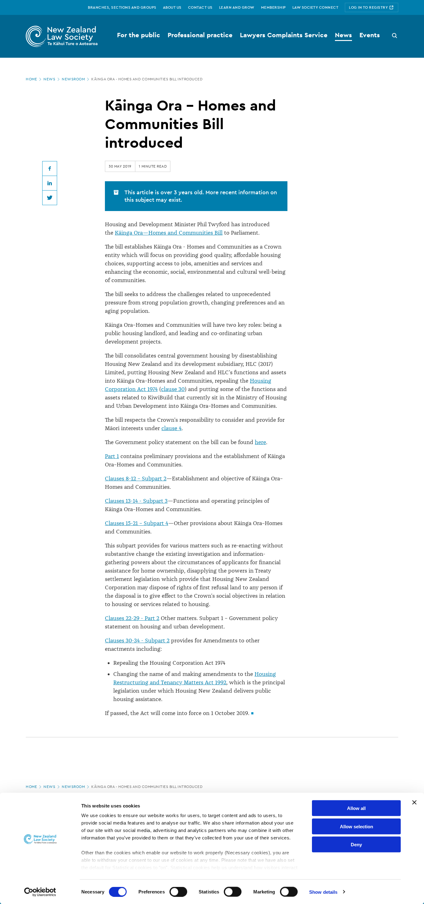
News (49, 79)
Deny (356, 844)
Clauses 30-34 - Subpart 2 (137, 640)
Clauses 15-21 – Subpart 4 (136, 523)
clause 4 (171, 428)
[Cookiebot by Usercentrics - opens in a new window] (40, 892)
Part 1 (112, 456)
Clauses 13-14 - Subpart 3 (136, 500)
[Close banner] (414, 802)
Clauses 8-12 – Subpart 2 (135, 478)
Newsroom (73, 79)
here (260, 442)
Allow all (356, 808)
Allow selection (356, 826)
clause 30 (173, 389)
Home (31, 79)
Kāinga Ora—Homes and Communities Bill (169, 232)
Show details (323, 891)
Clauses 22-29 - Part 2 (132, 618)
